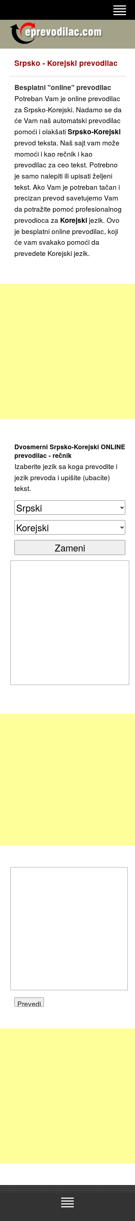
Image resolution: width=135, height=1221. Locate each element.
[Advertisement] (67, 351)
